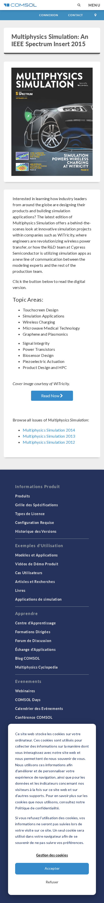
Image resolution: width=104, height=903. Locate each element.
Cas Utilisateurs (28, 572)
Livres (20, 590)
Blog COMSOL (27, 658)
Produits (22, 495)
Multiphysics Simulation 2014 (49, 430)
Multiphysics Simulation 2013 (49, 436)
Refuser (52, 882)
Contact (75, 15)
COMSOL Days (28, 699)
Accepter (52, 868)
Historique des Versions (36, 531)
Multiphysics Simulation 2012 (49, 442)
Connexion (48, 15)
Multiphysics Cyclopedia (36, 667)
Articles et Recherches (35, 581)
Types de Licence (30, 513)
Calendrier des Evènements (39, 708)
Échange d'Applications (35, 649)
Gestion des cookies (52, 855)
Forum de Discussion (33, 640)
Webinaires (25, 690)
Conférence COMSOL (34, 717)
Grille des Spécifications (36, 504)
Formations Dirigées (32, 631)
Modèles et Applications (36, 554)
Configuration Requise (34, 522)
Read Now (50, 395)
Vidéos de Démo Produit (36, 563)
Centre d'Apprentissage (35, 622)
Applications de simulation (38, 599)
